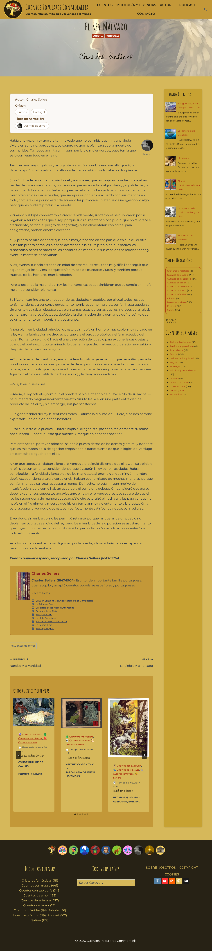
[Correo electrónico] (186, 881)
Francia (37, 774)
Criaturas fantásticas (178, 270)
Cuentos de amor (176, 282)
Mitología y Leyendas (136, 5)
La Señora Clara (44, 625)
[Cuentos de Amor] (127, 850)
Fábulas (171, 298)
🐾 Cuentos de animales (126, 769)
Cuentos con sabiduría (179, 278)
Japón (70, 772)
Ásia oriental (86, 772)
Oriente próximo (179, 382)
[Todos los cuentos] (51, 850)
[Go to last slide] (18, 755)
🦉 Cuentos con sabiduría (127, 765)
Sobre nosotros (161, 867)
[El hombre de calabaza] (170, 239)
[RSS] (172, 881)
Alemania (120, 801)
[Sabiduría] (106, 850)
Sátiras (170, 310)
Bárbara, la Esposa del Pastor (51, 621)
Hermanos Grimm (125, 797)
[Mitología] (160, 850)
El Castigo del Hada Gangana (31, 755)
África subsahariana (180, 342)
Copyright (188, 867)
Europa (98, 35)
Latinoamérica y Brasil (182, 358)
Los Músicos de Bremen (123, 791)
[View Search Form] (205, 9)
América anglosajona (181, 346)
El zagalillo (183, 158)
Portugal (112, 35)
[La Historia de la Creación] (170, 134)
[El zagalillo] (170, 161)
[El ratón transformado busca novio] (170, 184)
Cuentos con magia (177, 274)
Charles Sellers (106, 58)
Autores (168, 5)
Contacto (146, 14)
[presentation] (33, 712)
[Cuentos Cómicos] (73, 850)
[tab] (75, 814)
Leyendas (73, 776)
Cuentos (105, 5)
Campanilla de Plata (46, 611)
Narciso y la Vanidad (25, 663)
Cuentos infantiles (177, 294)
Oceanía (174, 378)
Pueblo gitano (177, 390)
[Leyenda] (149, 850)
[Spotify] (179, 881)
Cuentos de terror (35, 125)
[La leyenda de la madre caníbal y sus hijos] (170, 212)
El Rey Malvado (44, 614)
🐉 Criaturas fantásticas (79, 736)
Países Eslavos (177, 386)
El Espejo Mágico (45, 628)
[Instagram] (157, 881)
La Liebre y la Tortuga (136, 663)
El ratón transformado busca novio (189, 185)
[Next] (144, 755)
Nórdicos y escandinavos (183, 370)
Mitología (175, 366)
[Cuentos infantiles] (62, 850)
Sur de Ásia (176, 394)
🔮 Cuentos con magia (30, 734)
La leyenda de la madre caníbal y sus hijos (188, 212)
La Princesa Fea (44, 604)
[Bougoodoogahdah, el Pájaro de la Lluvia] (170, 107)
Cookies (172, 874)
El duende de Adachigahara (78, 758)
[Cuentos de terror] (138, 850)
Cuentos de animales (178, 286)
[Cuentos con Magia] (95, 850)
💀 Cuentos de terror (78, 740)
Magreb (174, 362)
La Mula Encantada (46, 618)
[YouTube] (165, 881)
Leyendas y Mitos (176, 302)
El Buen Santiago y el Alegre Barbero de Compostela (64, 600)
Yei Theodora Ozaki (80, 764)
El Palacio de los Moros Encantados (55, 607)
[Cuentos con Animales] (117, 850)
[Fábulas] (84, 850)
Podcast (187, 5)
